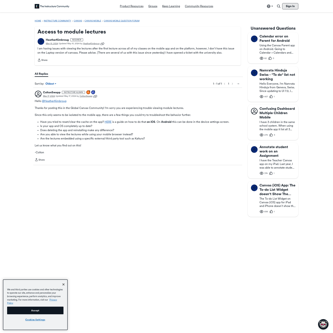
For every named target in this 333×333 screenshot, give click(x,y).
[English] (52, 6)
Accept (35, 310)
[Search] (279, 6)
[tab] (41, 74)
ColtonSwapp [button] (52, 92)
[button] (40, 41)
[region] (35, 304)
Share (42, 60)
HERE (108, 121)
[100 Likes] (93, 92)
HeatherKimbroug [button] (57, 39)
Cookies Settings (35, 319)
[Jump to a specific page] (238, 84)
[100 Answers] (88, 92)
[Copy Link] (102, 43)
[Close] (63, 284)
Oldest (50, 84)
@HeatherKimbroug (54, 101)
